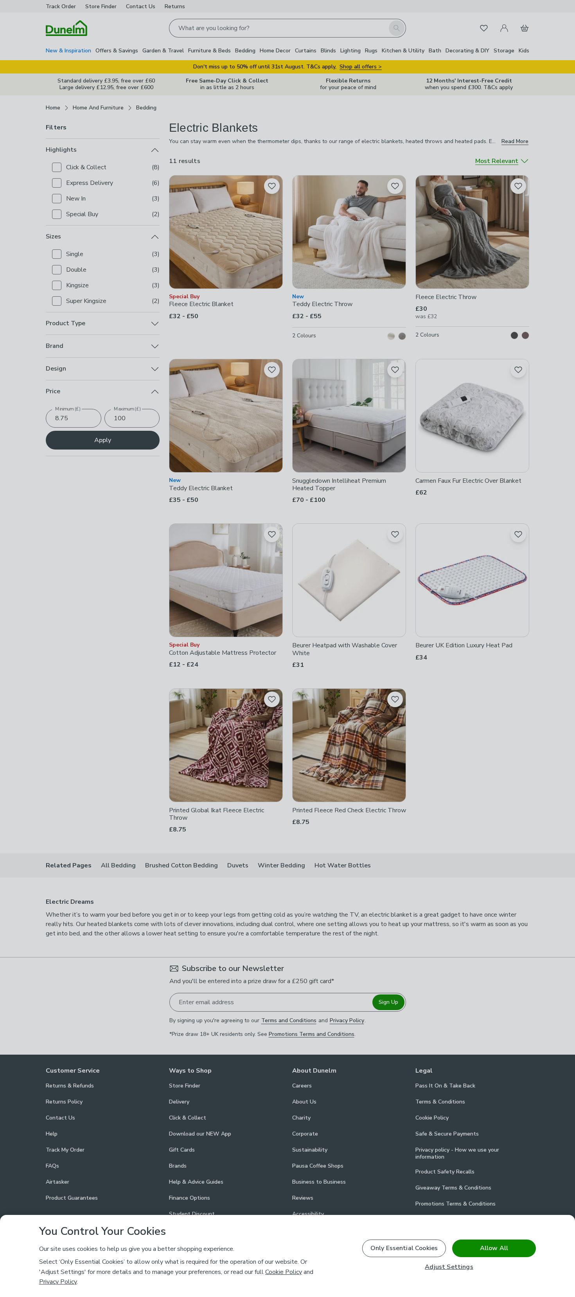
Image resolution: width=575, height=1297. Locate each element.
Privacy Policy (58, 1281)
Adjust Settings (449, 1267)
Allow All (494, 1248)
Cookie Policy (283, 1272)
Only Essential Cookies (404, 1248)
